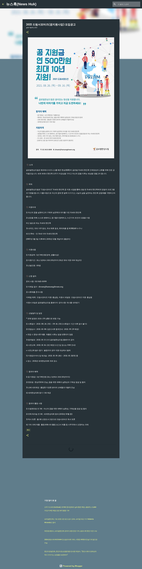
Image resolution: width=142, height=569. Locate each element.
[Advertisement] (71, 476)
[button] (27, 32)
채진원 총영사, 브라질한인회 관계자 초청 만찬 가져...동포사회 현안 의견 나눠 (70, 531)
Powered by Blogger (72, 566)
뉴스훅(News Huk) (21, 4)
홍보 (28, 430)
